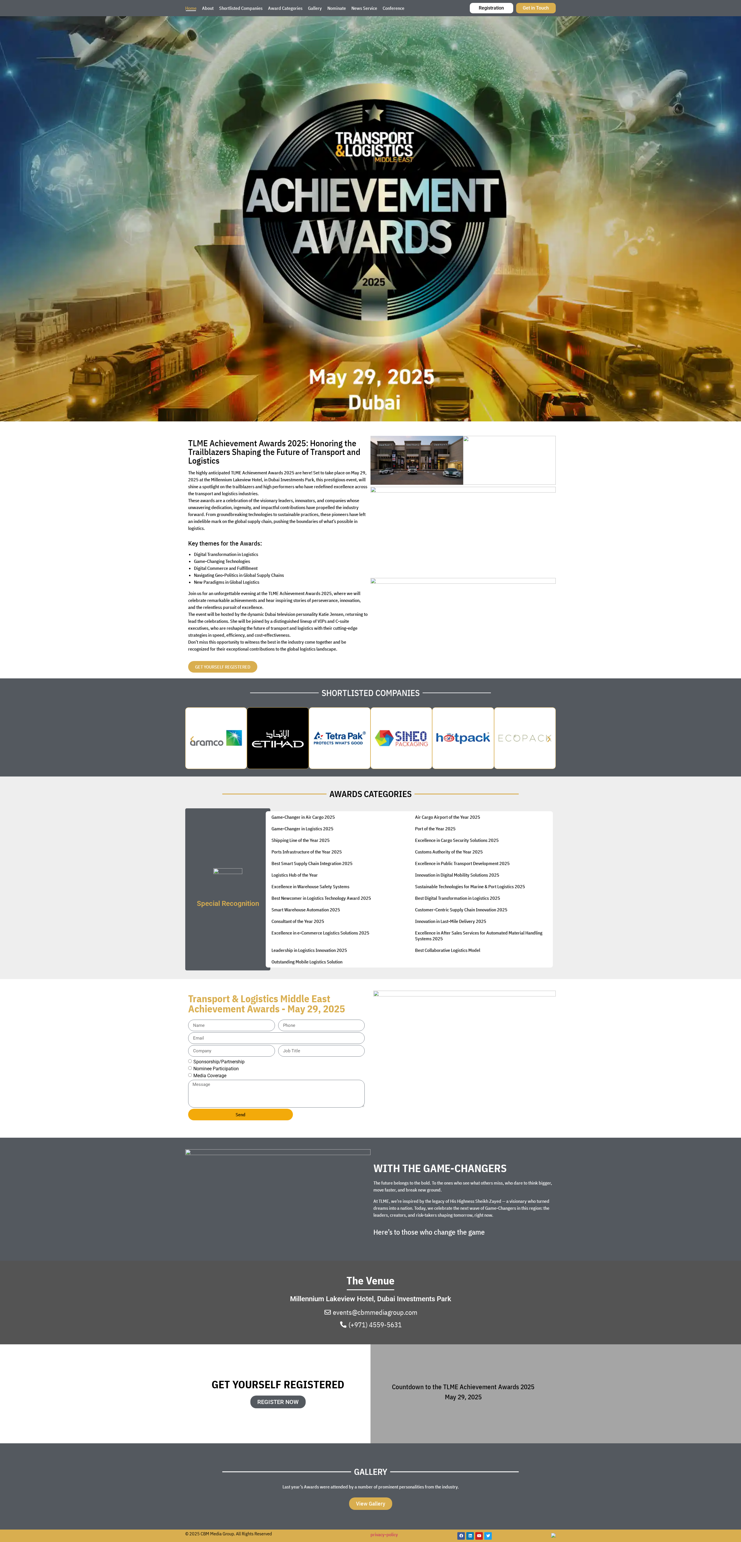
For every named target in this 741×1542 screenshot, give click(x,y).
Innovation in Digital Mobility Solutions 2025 (457, 875)
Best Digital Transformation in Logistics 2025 (457, 898)
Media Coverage (209, 1075)
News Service (364, 8)
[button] (192, 739)
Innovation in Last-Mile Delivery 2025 (450, 921)
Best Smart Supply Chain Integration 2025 (312, 863)
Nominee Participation (216, 1068)
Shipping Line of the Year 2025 (301, 840)
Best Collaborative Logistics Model (447, 950)
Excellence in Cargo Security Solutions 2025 (457, 840)
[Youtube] (479, 1536)
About (208, 8)
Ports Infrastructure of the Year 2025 (307, 852)
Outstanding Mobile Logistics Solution (307, 962)
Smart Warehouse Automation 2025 (306, 910)
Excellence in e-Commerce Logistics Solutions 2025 (320, 933)
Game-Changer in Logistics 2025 (302, 828)
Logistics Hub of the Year (295, 875)
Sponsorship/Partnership (219, 1061)
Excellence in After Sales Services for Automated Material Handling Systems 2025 (478, 935)
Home (191, 8)
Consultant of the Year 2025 (298, 921)
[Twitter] (488, 1536)
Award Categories (285, 8)
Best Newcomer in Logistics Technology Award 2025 (321, 898)
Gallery (315, 8)
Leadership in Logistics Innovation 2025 (309, 950)
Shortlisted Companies (241, 8)
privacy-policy (384, 1534)
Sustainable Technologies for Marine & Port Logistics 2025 (470, 886)
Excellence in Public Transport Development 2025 (462, 863)
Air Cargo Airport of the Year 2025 (447, 817)
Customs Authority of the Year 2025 (449, 852)
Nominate (336, 8)
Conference (393, 8)
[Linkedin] (470, 1536)
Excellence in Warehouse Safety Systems (310, 886)
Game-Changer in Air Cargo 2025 (303, 817)
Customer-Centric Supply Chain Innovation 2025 (461, 910)
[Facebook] (461, 1536)
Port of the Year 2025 (435, 828)
